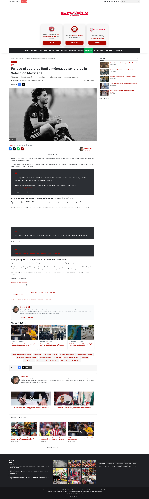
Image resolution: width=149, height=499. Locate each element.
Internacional (53, 50)
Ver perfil (87, 150)
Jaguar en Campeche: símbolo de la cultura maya (123, 76)
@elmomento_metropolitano (19, 282)
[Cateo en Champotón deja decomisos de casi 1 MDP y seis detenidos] (60, 480)
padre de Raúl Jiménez (72, 357)
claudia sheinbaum (119, 461)
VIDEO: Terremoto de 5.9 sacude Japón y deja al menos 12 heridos (81, 344)
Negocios (72, 50)
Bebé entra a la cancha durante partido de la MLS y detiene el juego (24, 344)
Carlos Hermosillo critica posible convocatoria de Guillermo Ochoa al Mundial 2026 (37, 253)
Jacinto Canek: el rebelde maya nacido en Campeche (124, 62)
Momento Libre (98, 50)
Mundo (134, 463)
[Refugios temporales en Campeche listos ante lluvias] (104, 93)
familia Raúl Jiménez (51, 354)
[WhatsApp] (18, 148)
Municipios (34, 50)
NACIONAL (106, 466)
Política (63, 50)
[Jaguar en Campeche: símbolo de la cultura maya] (104, 79)
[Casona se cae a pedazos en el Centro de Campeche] (104, 86)
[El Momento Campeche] (74, 14)
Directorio (81, 493)
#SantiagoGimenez (37, 292)
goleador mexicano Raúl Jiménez (51, 357)
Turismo (80, 50)
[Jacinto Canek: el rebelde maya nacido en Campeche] (104, 65)
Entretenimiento (110, 463)
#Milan (47, 292)
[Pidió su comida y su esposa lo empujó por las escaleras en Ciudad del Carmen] (74, 472)
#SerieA (52, 292)
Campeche (111, 461)
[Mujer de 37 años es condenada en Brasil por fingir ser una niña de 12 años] (89, 480)
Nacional (43, 50)
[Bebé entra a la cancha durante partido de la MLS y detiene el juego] (81, 429)
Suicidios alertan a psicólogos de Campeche (122, 69)
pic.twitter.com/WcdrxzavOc (25, 188)
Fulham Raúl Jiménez (67, 354)
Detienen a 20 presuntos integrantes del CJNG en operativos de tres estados (52, 344)
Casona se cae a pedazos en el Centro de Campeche (123, 83)
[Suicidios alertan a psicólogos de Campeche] (104, 72)
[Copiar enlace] (22, 148)
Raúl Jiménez (30, 361)
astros (105, 461)
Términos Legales (73, 493)
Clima (127, 461)
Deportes (88, 50)
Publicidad (119, 50)
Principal (85, 357)
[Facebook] (10, 148)
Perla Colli (14, 80)
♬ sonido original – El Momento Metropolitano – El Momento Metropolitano (31, 299)
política (119, 466)
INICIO (26, 50)
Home (67, 493)
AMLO (100, 461)
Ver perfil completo (26, 317)
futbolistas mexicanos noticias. (27, 357)
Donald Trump (102, 463)
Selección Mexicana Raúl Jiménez (48, 361)
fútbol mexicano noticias (85, 354)
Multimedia (109, 50)
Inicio (13, 58)
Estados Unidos (119, 463)
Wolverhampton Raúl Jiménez (71, 361)
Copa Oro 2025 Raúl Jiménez (22, 354)
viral (135, 466)
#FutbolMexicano (17, 295)
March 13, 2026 (42, 192)
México (100, 466)
